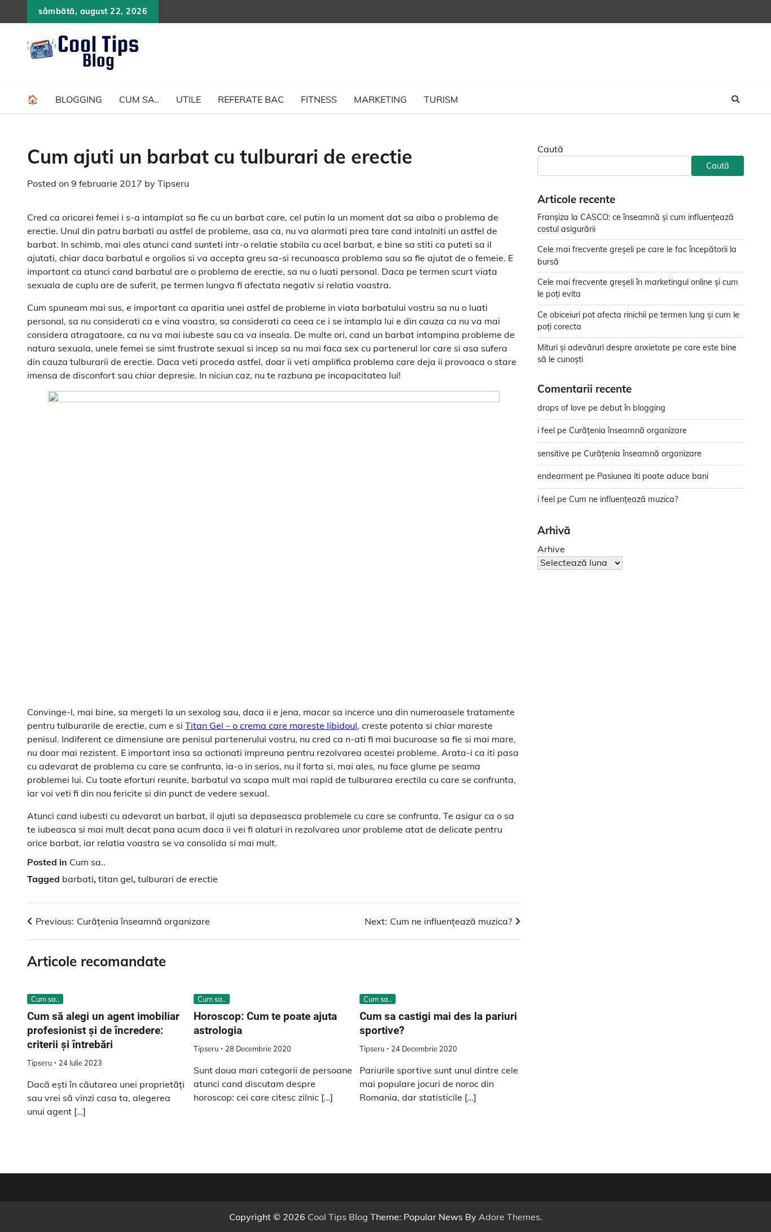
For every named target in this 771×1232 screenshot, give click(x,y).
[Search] (735, 99)
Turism (441, 99)
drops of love (561, 408)
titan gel (115, 879)
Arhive (551, 549)
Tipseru (173, 183)
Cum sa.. (139, 99)
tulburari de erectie (178, 879)
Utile (188, 99)
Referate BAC (251, 99)
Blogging (78, 99)
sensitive (553, 453)
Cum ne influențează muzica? (623, 499)
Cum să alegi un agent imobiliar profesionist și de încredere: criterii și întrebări (103, 1030)
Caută (550, 149)
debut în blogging (632, 408)
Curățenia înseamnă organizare (628, 431)
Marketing (380, 99)
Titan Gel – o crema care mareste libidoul (271, 725)
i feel (546, 431)
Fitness (319, 99)
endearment (560, 477)
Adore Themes (509, 1216)
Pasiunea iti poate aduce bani (652, 477)
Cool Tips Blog (338, 1216)
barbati (78, 879)
